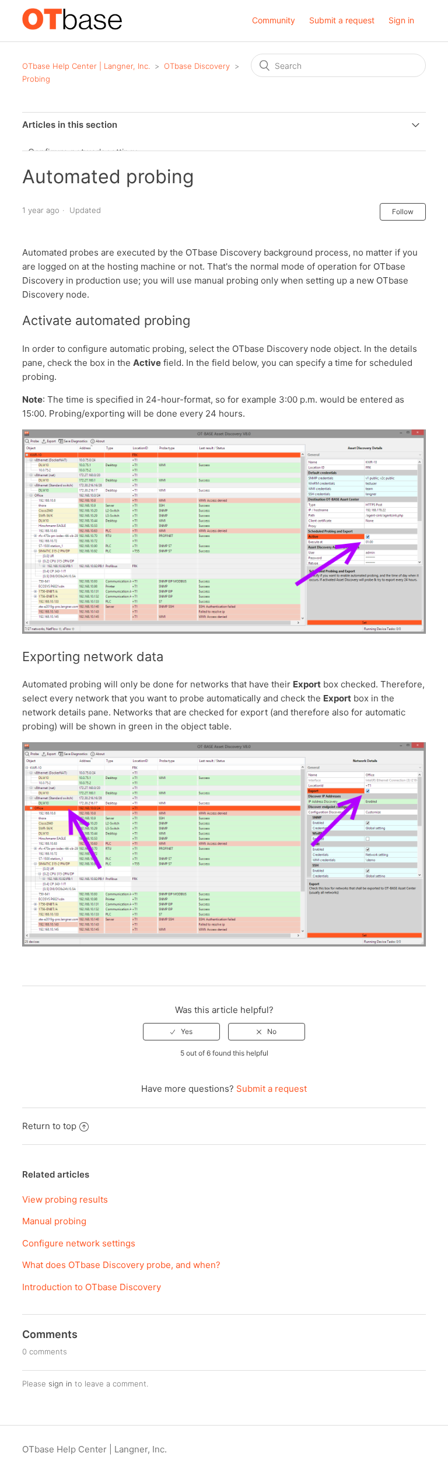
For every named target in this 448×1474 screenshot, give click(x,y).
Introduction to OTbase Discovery (91, 1287)
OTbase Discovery (197, 66)
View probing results (65, 1199)
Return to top (49, 1125)
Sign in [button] (401, 20)
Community (273, 20)
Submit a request (341, 20)
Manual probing (54, 1221)
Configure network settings (78, 1243)
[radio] (181, 1031)
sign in (60, 1383)
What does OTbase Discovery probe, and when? (121, 1264)
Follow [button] (403, 211)
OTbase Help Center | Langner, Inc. (86, 66)
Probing (36, 78)
